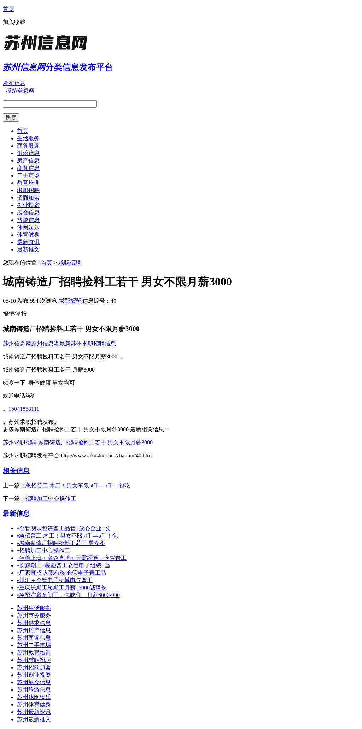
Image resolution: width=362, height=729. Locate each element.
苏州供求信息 (34, 623)
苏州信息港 (45, 343)
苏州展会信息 (34, 682)
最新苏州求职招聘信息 (87, 343)
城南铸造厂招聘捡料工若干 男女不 (61, 543)
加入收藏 (14, 22)
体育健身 (28, 235)
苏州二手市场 (34, 645)
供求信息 (28, 153)
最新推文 (28, 250)
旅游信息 (28, 220)
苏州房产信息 (34, 630)
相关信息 (16, 470)
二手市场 (28, 175)
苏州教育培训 (34, 653)
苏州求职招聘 (20, 442)
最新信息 (16, 513)
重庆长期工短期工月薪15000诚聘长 (62, 588)
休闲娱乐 (28, 227)
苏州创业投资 (34, 675)
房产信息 (28, 161)
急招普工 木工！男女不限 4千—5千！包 (67, 536)
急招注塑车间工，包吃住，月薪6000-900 (68, 595)
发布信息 (14, 83)
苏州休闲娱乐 (34, 697)
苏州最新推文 (34, 719)
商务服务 (28, 146)
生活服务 (28, 138)
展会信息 (28, 212)
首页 (8, 9)
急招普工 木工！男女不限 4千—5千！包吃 (77, 485)
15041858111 (23, 409)
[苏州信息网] (47, 51)
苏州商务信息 (34, 638)
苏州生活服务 (34, 608)
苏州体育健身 (34, 704)
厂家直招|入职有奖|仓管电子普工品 (61, 573)
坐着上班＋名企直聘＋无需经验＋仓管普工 (72, 558)
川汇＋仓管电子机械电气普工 (55, 580)
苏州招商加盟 (34, 667)
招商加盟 (28, 198)
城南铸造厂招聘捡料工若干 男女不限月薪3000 (95, 442)
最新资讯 (28, 242)
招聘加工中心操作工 (50, 499)
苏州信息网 (17, 343)
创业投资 (28, 205)
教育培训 (28, 183)
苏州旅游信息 (34, 690)
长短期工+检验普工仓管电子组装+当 (63, 565)
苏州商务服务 (34, 615)
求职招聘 (28, 190)
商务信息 (28, 168)
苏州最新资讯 (34, 712)
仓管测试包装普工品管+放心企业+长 (63, 528)
